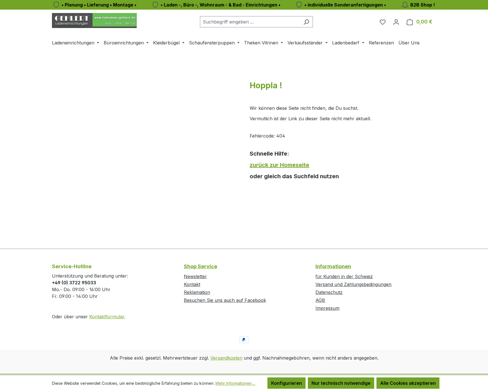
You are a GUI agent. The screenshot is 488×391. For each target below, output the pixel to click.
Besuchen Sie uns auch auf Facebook (225, 300)
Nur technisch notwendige (341, 383)
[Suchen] (306, 21)
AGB (320, 300)
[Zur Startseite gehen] (94, 20)
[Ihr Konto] (396, 21)
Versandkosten (226, 358)
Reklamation (197, 292)
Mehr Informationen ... (235, 383)
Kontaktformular (106, 316)
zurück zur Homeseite (279, 165)
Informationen (333, 266)
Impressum (327, 308)
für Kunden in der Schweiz (344, 276)
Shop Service (200, 266)
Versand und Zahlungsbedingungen (353, 284)
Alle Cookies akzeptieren (408, 383)
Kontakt (192, 284)
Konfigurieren (286, 383)
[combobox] (250, 21)
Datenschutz (329, 292)
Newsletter (195, 276)
